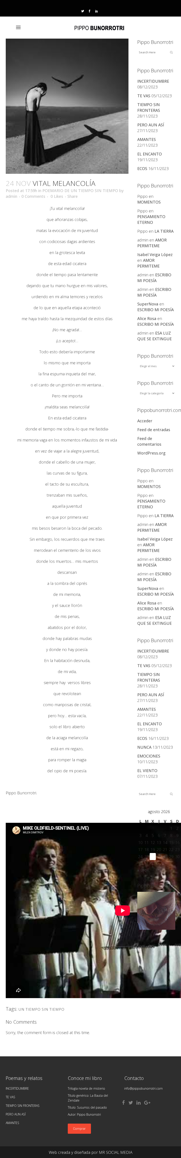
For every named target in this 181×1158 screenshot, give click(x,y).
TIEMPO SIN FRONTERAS (23, 1106)
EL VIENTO (147, 770)
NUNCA (144, 747)
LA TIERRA (164, 231)
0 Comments (33, 196)
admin (11, 196)
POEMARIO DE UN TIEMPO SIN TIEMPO (80, 190)
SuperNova (147, 304)
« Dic (141, 870)
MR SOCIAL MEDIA (115, 1152)
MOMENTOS (149, 202)
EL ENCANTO (149, 154)
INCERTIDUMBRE (153, 81)
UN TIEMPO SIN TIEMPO (41, 1009)
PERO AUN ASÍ (150, 124)
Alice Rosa (146, 318)
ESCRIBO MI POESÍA (155, 309)
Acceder (144, 420)
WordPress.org (151, 453)
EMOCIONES (148, 756)
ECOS (142, 168)
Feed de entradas (153, 429)
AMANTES (146, 139)
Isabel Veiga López (155, 254)
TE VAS (143, 95)
